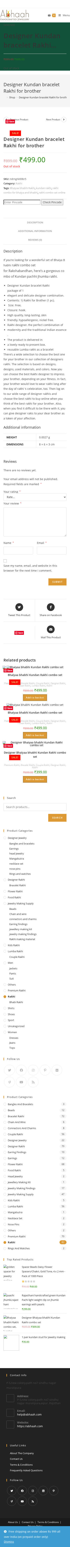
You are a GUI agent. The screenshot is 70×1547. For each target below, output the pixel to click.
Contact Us (16, 1459)
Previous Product (19, 119)
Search (57, 817)
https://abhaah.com (30, 1426)
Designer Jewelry (17, 838)
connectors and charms (23, 919)
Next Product (53, 119)
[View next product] (63, 119)
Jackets (13, 968)
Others (12, 984)
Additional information (35, 231)
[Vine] (9, 1082)
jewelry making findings (23, 934)
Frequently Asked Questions (26, 1470)
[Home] (4, 97)
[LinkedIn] (43, 1490)
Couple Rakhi (42, 683)
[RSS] (33, 1082)
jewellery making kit (20, 929)
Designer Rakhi (58, 683)
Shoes (11, 1014)
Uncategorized (16, 1026)
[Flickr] (57, 1070)
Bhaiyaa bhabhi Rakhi (22, 188)
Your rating (12, 491)
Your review (12, 503)
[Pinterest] (45, 1070)
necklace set (16, 863)
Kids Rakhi (14, 945)
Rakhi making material (22, 939)
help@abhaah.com (29, 1414)
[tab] (35, 222)
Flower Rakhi (24, 685)
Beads (12, 909)
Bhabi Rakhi (16, 1002)
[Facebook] (21, 1070)
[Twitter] (9, 1070)
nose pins (14, 868)
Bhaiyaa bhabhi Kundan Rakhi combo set (35, 675)
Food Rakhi (14, 897)
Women (12, 1032)
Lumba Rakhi (38, 685)
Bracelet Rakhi (28, 683)
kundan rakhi (43, 188)
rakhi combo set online (52, 192)
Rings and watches (20, 874)
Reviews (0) (35, 240)
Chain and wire (17, 914)
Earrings (14, 848)
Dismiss (9, 1541)
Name (9, 543)
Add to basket (35, 697)
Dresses (13, 1038)
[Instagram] (33, 1070)
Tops (12, 1048)
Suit (11, 978)
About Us (13, 1522)
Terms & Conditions (21, 1464)
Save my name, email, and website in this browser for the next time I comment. (30, 568)
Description (35, 222)
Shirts (11, 1008)
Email (42, 543)
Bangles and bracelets (21, 843)
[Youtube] (21, 1082)
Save (11, 121)
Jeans (12, 1042)
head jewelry (16, 853)
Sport (11, 1020)
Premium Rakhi (11, 765)
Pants (12, 973)
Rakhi (19, 183)
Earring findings (18, 924)
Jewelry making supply (21, 903)
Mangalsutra (16, 858)
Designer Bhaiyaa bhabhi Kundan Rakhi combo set (35, 754)
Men (10, 962)
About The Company (22, 1453)
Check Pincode (52, 202)
